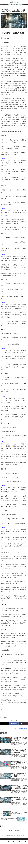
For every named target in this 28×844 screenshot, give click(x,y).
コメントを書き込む (14, 830)
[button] (23, 723)
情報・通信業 (4, 717)
